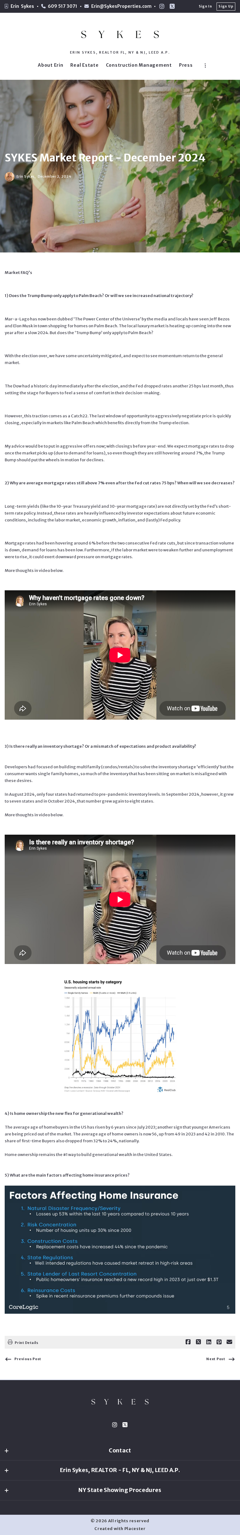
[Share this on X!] (198, 1342)
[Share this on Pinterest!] (219, 1342)
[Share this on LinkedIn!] (209, 1342)
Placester (135, 1528)
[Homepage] (120, 34)
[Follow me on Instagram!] (162, 6)
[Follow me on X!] (172, 6)
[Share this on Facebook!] (188, 1342)
